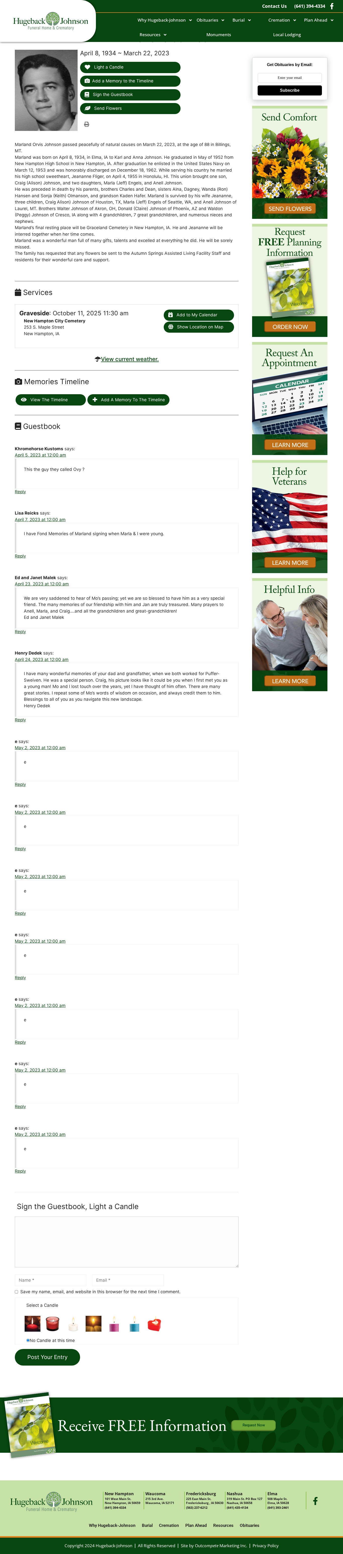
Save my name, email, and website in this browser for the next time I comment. (100, 1291)
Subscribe (290, 90)
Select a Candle (42, 1305)
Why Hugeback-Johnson (162, 20)
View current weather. (130, 359)
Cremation (279, 20)
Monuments (218, 34)
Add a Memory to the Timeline (122, 80)
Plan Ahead (315, 20)
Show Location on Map (199, 326)
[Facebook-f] (315, 1501)
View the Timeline (48, 399)
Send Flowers (107, 108)
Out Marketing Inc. (221, 1545)
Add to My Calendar (196, 314)
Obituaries (207, 20)
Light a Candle (108, 67)
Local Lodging (287, 34)
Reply (20, 491)
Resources (150, 34)
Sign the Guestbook (112, 94)
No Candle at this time (52, 1340)
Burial (239, 20)
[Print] (87, 124)
